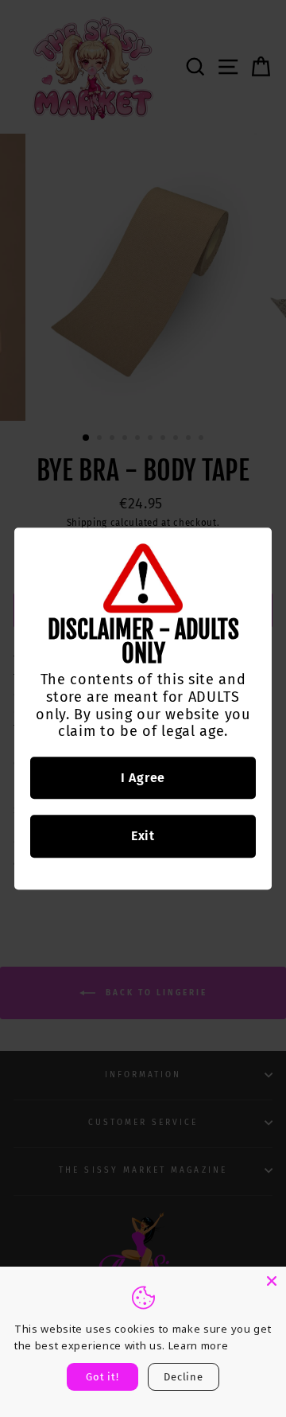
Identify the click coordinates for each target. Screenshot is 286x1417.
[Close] (272, 1281)
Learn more (198, 1345)
